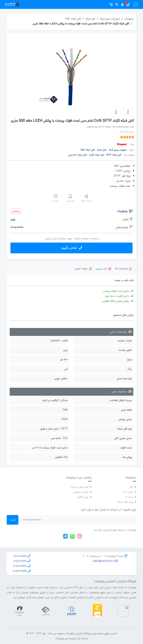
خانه (131, 487)
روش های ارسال (125, 502)
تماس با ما (128, 492)
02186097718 (20, 561)
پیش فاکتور (83, 497)
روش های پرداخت (80, 487)
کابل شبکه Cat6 (73, 19)
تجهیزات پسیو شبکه (110, 19)
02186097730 (20, 566)
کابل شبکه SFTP (114, 155)
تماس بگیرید (69, 248)
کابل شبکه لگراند (96, 155)
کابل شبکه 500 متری (77, 155)
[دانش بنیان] (71, 611)
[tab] (123, 268)
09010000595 (20, 556)
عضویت (12, 520)
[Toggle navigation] (134, 4)
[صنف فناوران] (45, 611)
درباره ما (129, 497)
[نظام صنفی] (19, 611)
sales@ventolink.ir (103, 561)
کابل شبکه (90, 19)
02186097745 (20, 571)
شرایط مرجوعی (81, 492)
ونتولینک (128, 19)
